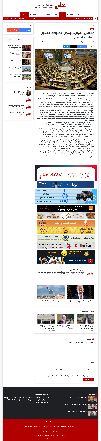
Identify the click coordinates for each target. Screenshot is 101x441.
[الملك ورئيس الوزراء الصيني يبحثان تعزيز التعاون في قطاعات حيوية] (26, 48)
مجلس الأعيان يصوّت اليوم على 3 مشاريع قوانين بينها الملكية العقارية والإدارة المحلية (46, 327)
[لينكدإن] (68, 46)
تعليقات (9, 39)
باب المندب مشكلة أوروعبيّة (17, 98)
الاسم (92, 362)
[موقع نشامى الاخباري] (50, 6)
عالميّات (49, 14)
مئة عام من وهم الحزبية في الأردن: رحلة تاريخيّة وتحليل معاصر (71, 404)
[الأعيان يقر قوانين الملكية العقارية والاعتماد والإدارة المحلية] (65, 319)
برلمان (63, 14)
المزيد (35, 14)
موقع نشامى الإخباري (86, 41)
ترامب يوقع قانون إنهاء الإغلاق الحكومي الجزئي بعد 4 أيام (14, 68)
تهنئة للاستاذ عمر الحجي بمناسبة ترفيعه (76, 411)
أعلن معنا (16, 18)
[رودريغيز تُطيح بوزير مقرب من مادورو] (26, 62)
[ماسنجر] (64, 46)
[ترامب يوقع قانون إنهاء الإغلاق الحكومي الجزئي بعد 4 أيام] (26, 69)
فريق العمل (28, 18)
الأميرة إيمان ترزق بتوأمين (14, 53)
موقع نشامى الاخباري (50, 421)
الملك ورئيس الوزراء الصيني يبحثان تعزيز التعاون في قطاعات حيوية (14, 47)
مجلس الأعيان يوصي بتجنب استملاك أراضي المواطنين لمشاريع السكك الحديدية (87, 327)
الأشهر (28, 39)
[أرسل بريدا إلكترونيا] (81, 41)
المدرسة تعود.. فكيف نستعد (16, 112)
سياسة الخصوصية (8, 18)
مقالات (42, 14)
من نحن (33, 18)
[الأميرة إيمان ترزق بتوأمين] (26, 55)
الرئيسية (79, 14)
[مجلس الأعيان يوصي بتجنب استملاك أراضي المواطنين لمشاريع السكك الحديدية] (85, 319)
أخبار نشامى (71, 14)
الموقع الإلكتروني (60, 369)
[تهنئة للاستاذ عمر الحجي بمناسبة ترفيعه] (92, 413)
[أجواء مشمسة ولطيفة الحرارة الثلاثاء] (26, 77)
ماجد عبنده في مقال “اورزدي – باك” (78, 397)
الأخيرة (19, 39)
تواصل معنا (21, 18)
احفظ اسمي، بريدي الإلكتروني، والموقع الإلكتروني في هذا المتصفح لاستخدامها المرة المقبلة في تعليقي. (68, 375)
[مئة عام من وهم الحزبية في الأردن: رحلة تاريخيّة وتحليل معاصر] (92, 406)
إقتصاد (56, 14)
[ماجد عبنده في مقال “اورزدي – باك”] (92, 399)
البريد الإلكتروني (90, 369)
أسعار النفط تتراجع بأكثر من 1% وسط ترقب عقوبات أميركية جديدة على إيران (77, 18)
